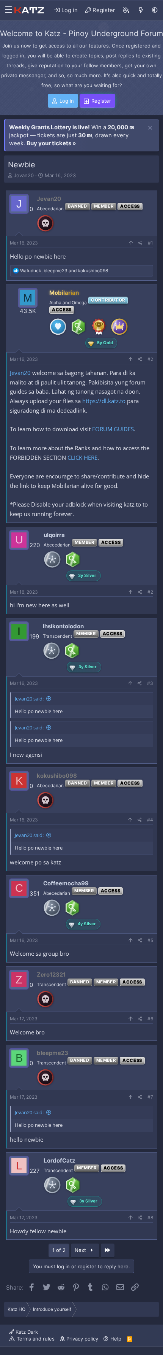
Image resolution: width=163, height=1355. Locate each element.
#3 (150, 683)
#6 (150, 1018)
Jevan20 (24, 175)
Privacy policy (82, 1339)
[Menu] (7, 10)
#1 (150, 243)
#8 (150, 1217)
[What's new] (140, 10)
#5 (150, 940)
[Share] (140, 243)
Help (115, 1339)
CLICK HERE (82, 457)
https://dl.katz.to (103, 401)
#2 (150, 359)
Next (81, 1250)
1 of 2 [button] (59, 1250)
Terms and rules (36, 1339)
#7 (150, 1097)
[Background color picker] (126, 10)
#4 (150, 820)
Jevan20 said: (29, 698)
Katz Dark (26, 1332)
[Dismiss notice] (150, 128)
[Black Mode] (154, 10)
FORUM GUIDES (113, 429)
